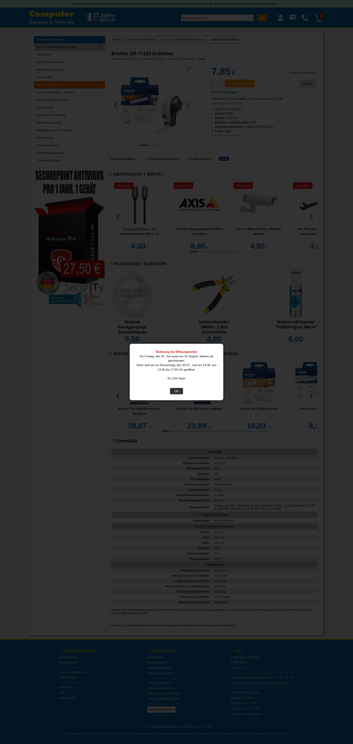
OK (176, 391)
